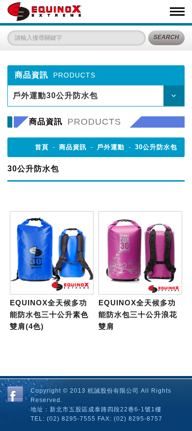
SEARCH (166, 37)
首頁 (42, 147)
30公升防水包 (156, 147)
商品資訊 (73, 147)
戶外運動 (111, 147)
